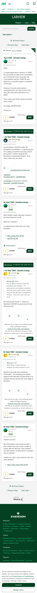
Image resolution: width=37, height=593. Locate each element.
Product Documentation (17, 560)
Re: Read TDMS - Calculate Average (17, 137)
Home (3, 9)
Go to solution (17, 51)
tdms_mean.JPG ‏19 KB (15, 236)
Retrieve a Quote (9, 541)
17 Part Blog (7, 181)
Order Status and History (25, 538)
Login (27, 23)
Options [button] (30, 61)
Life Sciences (14, 528)
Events (28, 553)
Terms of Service (20, 541)
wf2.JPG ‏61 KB (12, 238)
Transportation (8, 531)
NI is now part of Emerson (10, 550)
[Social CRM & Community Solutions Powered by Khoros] (18, 499)
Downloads (6, 560)
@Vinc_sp (10, 363)
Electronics (15, 526)
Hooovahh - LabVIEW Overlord (14, 183)
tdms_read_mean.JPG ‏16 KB (17, 465)
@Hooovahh (10, 281)
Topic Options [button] (7, 34)
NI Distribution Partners (9, 538)
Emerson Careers (29, 550)
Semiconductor (24, 528)
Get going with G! (9, 177)
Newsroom (7, 553)
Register (18, 23)
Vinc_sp (30, 131)
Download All (10, 245)
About (20, 550)
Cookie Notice (29, 576)
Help (33, 23)
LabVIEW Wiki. (21, 177)
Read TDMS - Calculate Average (15, 58)
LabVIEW (27, 11)
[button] (6, 117)
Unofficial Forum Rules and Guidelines (19, 329)
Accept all (18, 585)
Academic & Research (9, 524)
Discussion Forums (23, 9)
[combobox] (13, 29)
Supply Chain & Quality (18, 553)
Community (11, 9)
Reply (30, 117)
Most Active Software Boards (11, 11)
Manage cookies (19, 590)
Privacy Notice (17, 576)
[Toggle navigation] (10, 4)
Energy (22, 526)
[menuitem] (28, 4)
